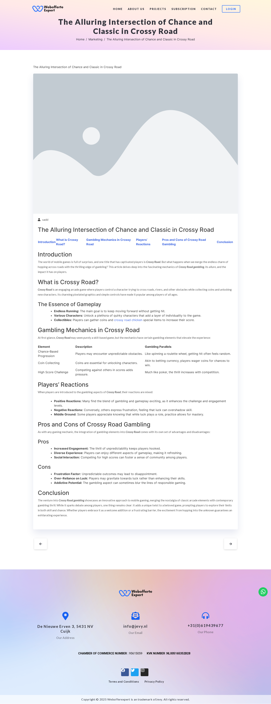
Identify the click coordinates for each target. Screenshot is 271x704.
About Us (136, 9)
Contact (209, 9)
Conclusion (225, 242)
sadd (45, 219)
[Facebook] (125, 672)
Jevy (159, 699)
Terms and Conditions (123, 681)
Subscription (183, 9)
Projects (158, 9)
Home (118, 9)
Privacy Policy (154, 681)
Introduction (47, 242)
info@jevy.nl (135, 626)
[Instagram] (144, 672)
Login (231, 9)
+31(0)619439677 (206, 625)
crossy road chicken (128, 320)
